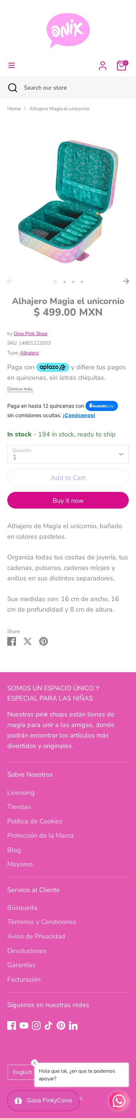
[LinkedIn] (73, 1025)
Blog (14, 850)
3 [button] (73, 282)
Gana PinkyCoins (48, 1100)
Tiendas (19, 806)
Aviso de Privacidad (36, 936)
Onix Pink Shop (31, 333)
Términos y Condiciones (41, 921)
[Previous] (10, 281)
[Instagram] (36, 1025)
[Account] (102, 63)
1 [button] (55, 282)
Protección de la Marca (40, 835)
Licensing (21, 792)
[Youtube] (24, 1025)
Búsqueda (22, 907)
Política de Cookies (34, 821)
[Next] (126, 281)
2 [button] (64, 282)
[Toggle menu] (11, 65)
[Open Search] (11, 87)
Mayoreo (20, 864)
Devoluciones (26, 950)
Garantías (21, 965)
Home (14, 108)
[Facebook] (11, 1025)
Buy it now (68, 500)
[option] (68, 202)
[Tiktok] (48, 1025)
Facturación (24, 979)
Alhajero (29, 352)
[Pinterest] (61, 1025)
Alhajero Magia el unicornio (59, 108)
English (22, 1072)
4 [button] (82, 282)
